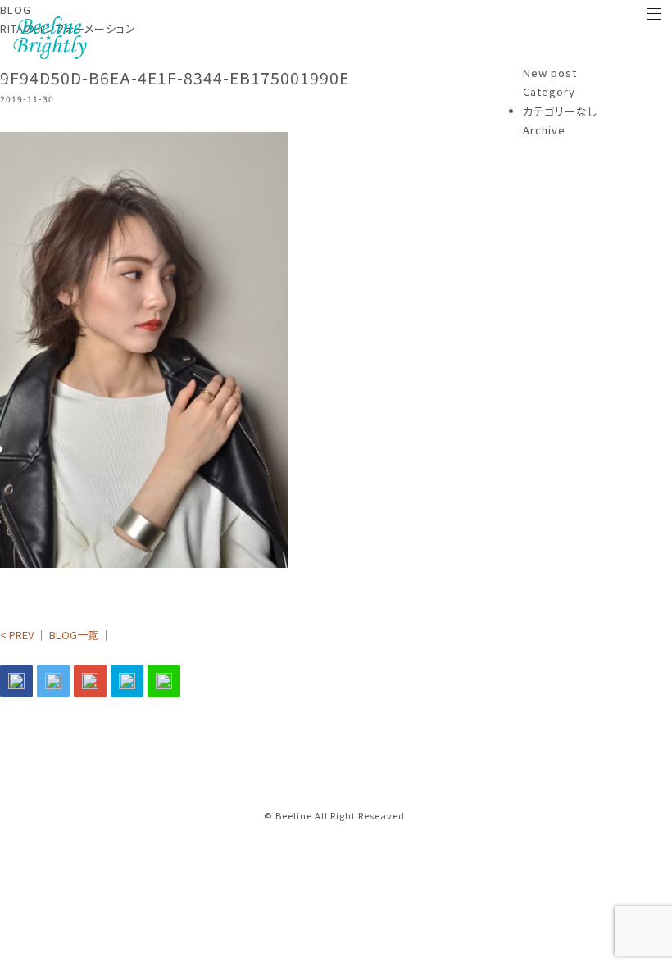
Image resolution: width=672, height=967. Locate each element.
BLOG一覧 (73, 634)
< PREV (17, 634)
